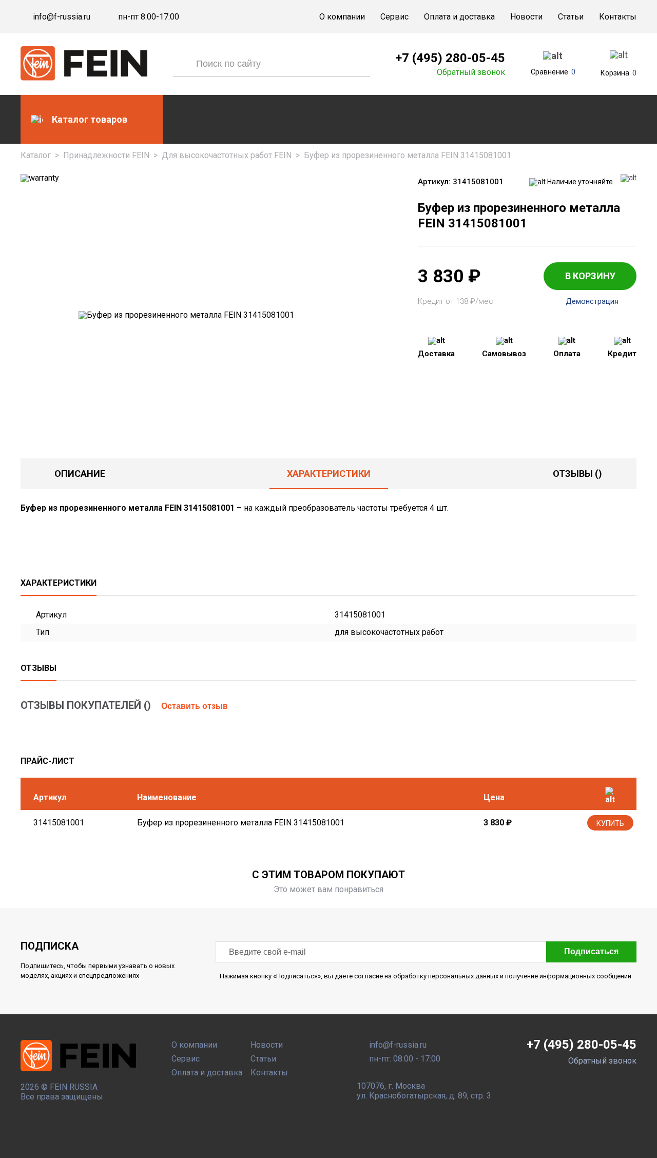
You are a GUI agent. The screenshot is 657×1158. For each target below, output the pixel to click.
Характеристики (329, 473)
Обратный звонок (471, 72)
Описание (79, 473)
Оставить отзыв (194, 706)
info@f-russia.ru (61, 17)
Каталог (36, 155)
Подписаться (591, 951)
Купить (610, 823)
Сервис (394, 17)
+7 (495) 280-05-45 (450, 58)
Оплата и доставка (459, 17)
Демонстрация (592, 301)
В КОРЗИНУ (590, 276)
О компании (342, 17)
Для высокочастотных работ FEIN (227, 155)
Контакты (617, 17)
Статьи (571, 17)
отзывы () (577, 473)
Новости (526, 17)
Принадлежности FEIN (106, 155)
